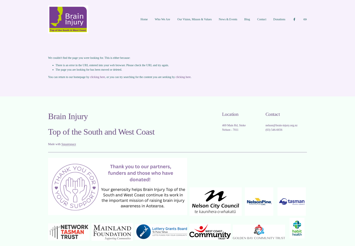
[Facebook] (294, 19)
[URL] (305, 19)
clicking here (97, 77)
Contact (261, 19)
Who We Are (162, 19)
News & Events (228, 19)
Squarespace (68, 144)
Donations (279, 19)
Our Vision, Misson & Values (194, 19)
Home (144, 19)
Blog (247, 19)
